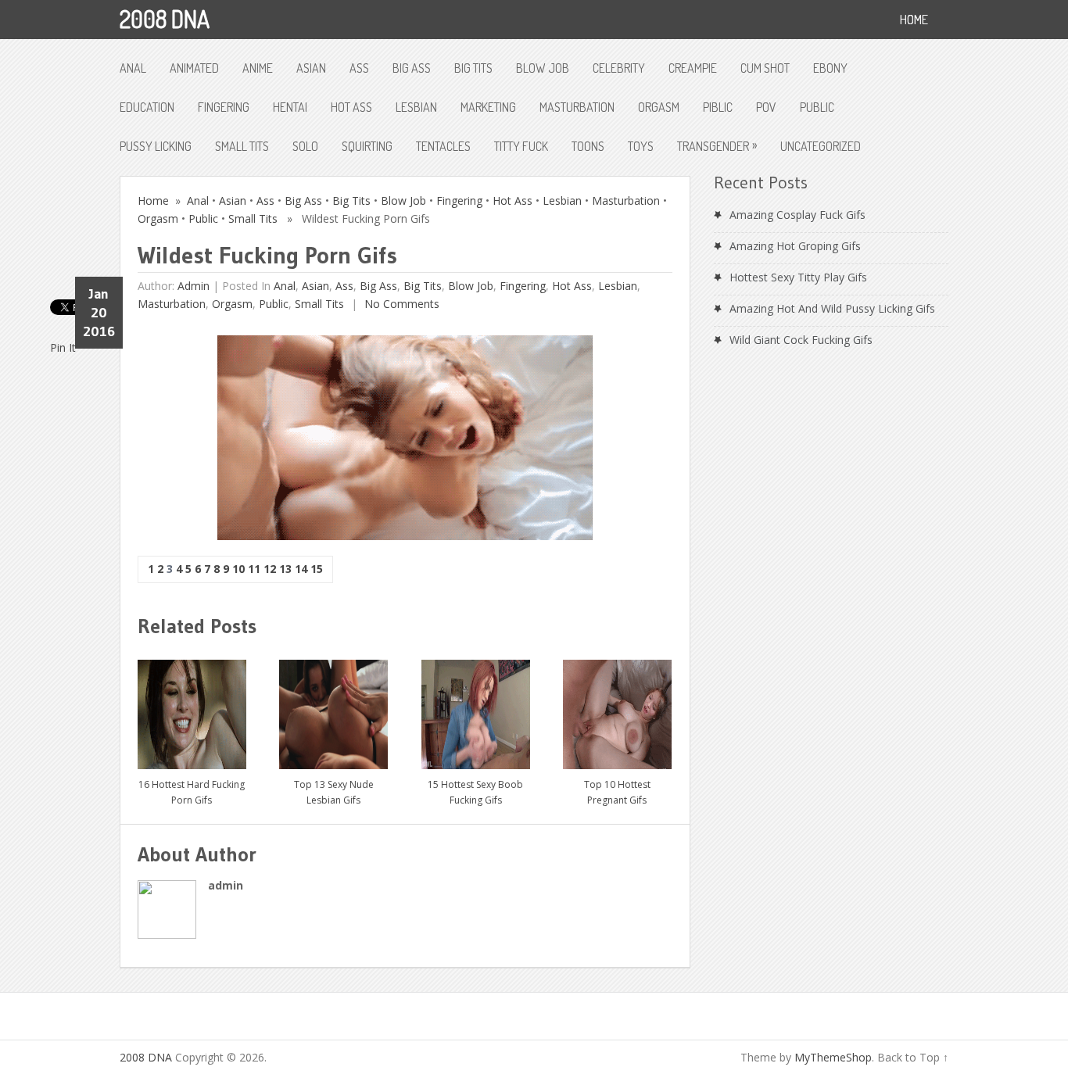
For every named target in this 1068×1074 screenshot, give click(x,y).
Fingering (223, 107)
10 (238, 568)
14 (301, 568)
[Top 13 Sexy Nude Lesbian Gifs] (333, 708)
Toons (588, 146)
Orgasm (658, 107)
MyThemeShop (833, 1057)
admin (193, 285)
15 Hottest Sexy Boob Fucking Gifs (475, 792)
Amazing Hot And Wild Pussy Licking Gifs (832, 308)
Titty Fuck (521, 146)
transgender (717, 145)
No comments (400, 303)
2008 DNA (165, 19)
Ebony (830, 68)
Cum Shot (765, 68)
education (147, 107)
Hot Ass (351, 107)
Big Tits (473, 68)
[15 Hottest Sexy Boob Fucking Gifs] (475, 708)
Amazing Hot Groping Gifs (795, 245)
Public (817, 107)
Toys (641, 146)
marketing (488, 107)
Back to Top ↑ (912, 1057)
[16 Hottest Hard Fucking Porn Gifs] (192, 708)
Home (153, 200)
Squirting (367, 146)
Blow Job (542, 68)
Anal (133, 68)
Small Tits (242, 146)
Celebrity (619, 68)
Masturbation (577, 107)
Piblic (718, 107)
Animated (194, 68)
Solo (305, 146)
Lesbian (416, 107)
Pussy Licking (156, 146)
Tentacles (443, 146)
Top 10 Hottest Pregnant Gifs (617, 792)
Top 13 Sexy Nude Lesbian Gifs (334, 792)
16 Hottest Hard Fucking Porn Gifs (191, 792)
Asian (311, 68)
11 (254, 568)
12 (269, 568)
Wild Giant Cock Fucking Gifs (801, 339)
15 (316, 568)
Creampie (692, 68)
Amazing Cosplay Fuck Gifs (797, 214)
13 (285, 568)
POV (766, 107)
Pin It (63, 347)
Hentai (290, 107)
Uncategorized (820, 146)
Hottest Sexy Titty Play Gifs (798, 277)
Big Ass (411, 68)
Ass (359, 68)
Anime (257, 68)
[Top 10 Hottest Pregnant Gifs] (617, 708)
